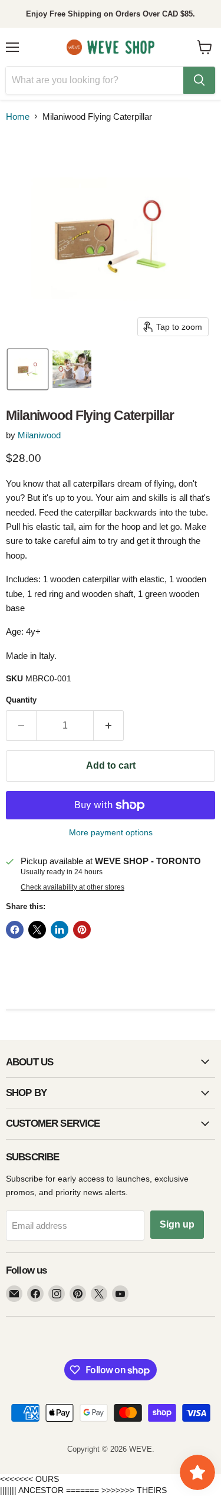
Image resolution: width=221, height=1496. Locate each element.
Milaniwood (39, 435)
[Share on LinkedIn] (59, 930)
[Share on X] (37, 930)
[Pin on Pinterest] (82, 930)
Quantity (21, 699)
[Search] (199, 80)
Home (17, 116)
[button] (28, 369)
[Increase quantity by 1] (109, 725)
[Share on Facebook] (15, 930)
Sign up (177, 1224)
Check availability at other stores (72, 887)
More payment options (111, 832)
